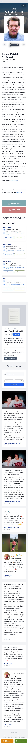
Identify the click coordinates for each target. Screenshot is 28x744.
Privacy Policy (10, 737)
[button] (14, 400)
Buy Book (16, 334)
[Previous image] (3, 543)
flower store (19, 192)
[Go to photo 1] (12, 551)
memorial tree (21, 190)
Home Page (14, 180)
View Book (7, 334)
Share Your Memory (10, 358)
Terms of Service (18, 737)
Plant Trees (19, 237)
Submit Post (14, 384)
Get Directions (8, 237)
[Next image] (25, 543)
